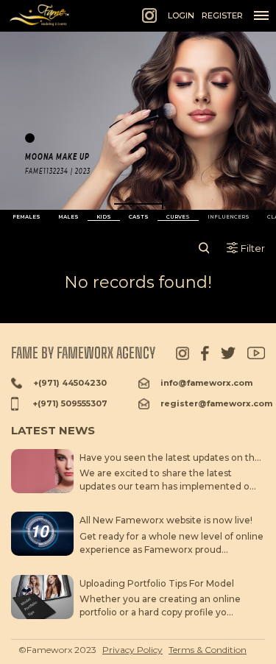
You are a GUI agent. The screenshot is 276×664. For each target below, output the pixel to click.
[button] (138, 204)
